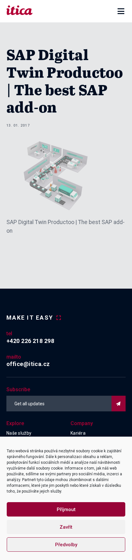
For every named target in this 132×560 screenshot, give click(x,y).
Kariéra (78, 433)
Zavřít (66, 527)
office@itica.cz (28, 364)
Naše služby (18, 433)
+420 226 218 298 (30, 341)
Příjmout (66, 509)
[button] (121, 11)
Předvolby (66, 545)
